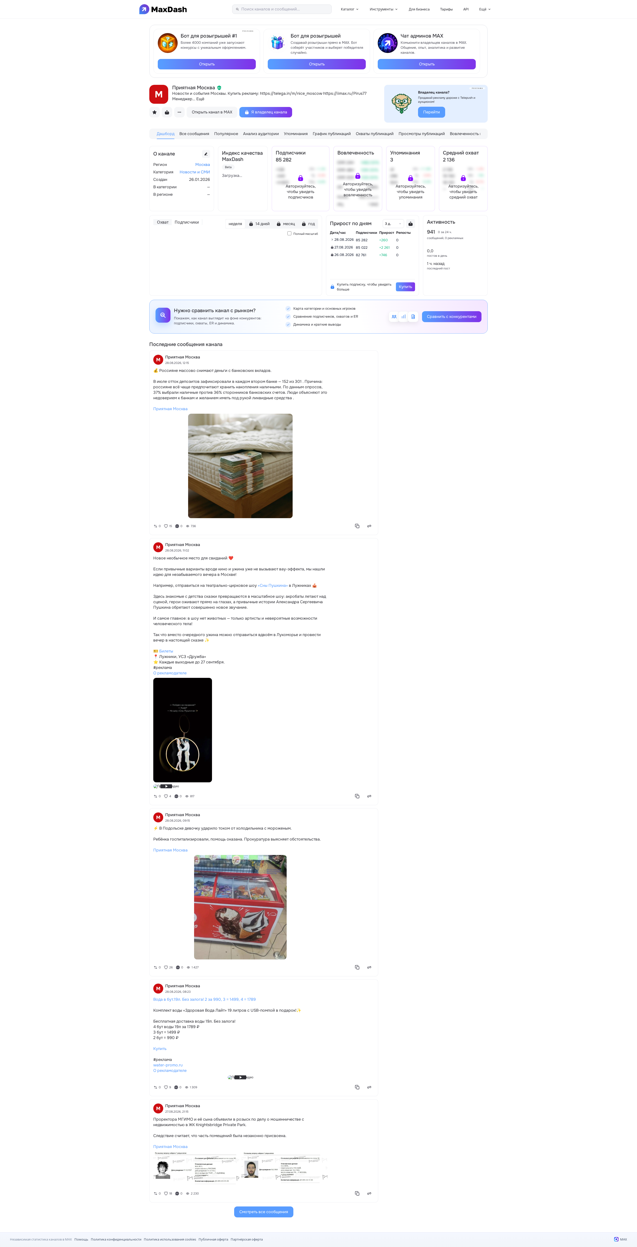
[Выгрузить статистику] (167, 112)
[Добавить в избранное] (154, 112)
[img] (219, 88)
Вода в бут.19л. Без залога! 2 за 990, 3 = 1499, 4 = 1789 (204, 999)
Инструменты (381, 9)
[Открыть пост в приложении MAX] (369, 526)
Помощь (81, 1239)
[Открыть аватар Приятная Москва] (158, 94)
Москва (202, 164)
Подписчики (187, 222)
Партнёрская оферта (247, 1239)
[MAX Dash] (163, 9)
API (466, 9)
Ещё (482, 9)
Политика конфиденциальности (116, 1239)
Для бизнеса (419, 9)
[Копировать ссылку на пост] (357, 526)
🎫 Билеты (163, 651)
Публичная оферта (213, 1239)
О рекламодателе (170, 673)
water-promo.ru (168, 1065)
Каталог (347, 9)
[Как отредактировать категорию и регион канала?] (206, 154)
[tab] (165, 134)
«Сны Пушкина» (273, 585)
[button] (300, 187)
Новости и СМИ (195, 172)
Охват (163, 222)
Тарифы (446, 9)
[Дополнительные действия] (179, 112)
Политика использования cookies (170, 1239)
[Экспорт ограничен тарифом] (410, 223)
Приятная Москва (170, 408)
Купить (159, 1048)
